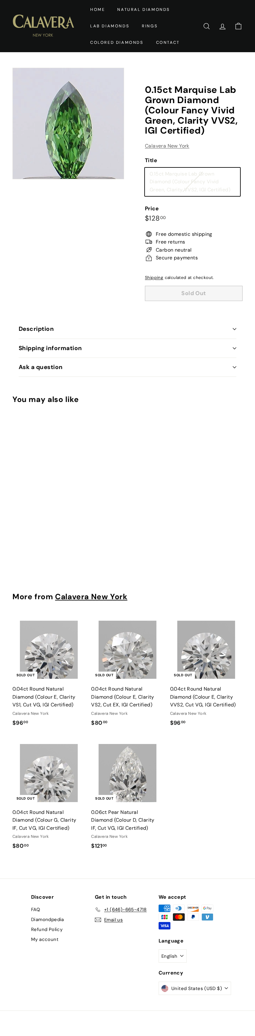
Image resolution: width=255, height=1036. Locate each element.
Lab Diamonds (109, 26)
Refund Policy (47, 929)
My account (44, 939)
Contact (168, 42)
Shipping (154, 277)
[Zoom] (68, 123)
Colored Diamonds (117, 42)
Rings (150, 26)
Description (36, 329)
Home (97, 9)
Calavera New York (167, 146)
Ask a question (41, 367)
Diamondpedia (47, 919)
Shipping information (50, 348)
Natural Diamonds (143, 9)
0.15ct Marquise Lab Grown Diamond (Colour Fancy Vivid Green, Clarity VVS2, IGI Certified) (195, 183)
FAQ (35, 909)
